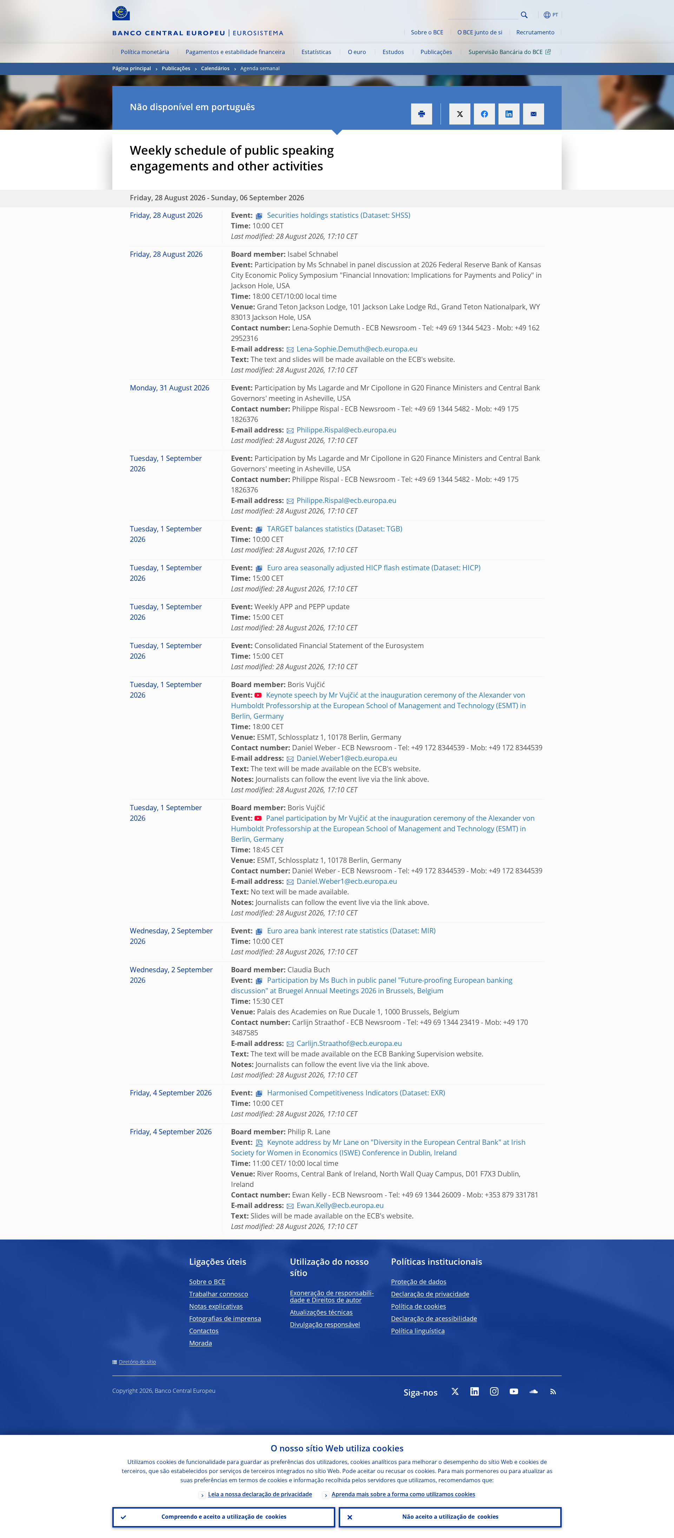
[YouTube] (513, 1391)
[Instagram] (494, 1391)
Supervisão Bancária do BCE (506, 52)
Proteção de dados (419, 1282)
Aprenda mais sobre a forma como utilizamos (403, 1495)
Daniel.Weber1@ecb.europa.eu (347, 759)
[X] (455, 1391)
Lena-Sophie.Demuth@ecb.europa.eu (357, 349)
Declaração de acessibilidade (434, 1319)
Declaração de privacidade (430, 1294)
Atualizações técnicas (321, 1313)
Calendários (215, 68)
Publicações (436, 52)
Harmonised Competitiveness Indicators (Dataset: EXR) (355, 1093)
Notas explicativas (216, 1307)
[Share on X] (459, 114)
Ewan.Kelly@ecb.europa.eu (340, 1206)
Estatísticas (316, 52)
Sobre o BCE (427, 33)
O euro (357, 52)
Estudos (393, 52)
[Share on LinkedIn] (509, 114)
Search (524, 15)
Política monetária (145, 52)
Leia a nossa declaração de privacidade (260, 1495)
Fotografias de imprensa (225, 1319)
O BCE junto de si (479, 33)
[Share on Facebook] (484, 114)
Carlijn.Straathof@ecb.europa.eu (349, 1044)
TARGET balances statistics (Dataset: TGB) (333, 529)
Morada (200, 1344)
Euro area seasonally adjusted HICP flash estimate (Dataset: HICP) (373, 568)
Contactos (204, 1331)
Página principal (131, 68)
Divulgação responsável (325, 1325)
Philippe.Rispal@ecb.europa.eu (346, 430)
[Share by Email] (533, 114)
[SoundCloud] (533, 1391)
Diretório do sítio (137, 1362)
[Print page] (421, 114)
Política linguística (418, 1331)
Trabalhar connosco (218, 1294)
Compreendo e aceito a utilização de (223, 1517)
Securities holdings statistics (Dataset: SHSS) (337, 216)
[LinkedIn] (474, 1391)
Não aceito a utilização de (450, 1517)
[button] (537, 15)
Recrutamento (535, 33)
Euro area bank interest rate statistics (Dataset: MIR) (350, 931)
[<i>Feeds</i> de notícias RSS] (553, 1391)
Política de (418, 1307)
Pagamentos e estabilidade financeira (235, 52)
